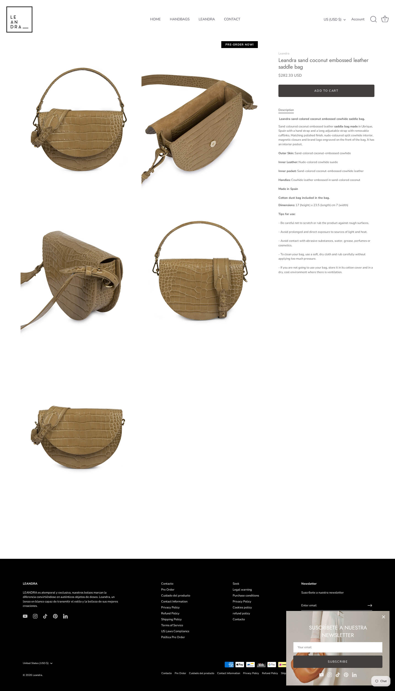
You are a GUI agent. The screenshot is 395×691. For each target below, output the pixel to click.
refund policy (241, 613)
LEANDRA (207, 19)
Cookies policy (242, 607)
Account (357, 19)
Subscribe (338, 662)
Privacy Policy (170, 607)
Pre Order (167, 590)
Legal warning (242, 590)
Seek (236, 584)
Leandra (283, 53)
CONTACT (232, 19)
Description (286, 110)
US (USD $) (333, 19)
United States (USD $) (36, 663)
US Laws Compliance (175, 631)
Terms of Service (172, 625)
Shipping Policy (171, 619)
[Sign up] (370, 605)
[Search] (373, 19)
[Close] (384, 617)
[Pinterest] (346, 674)
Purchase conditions (246, 596)
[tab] (288, 110)
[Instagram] (329, 674)
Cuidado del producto (175, 596)
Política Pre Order (173, 637)
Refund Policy (170, 613)
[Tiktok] (338, 674)
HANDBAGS (179, 19)
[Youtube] (321, 674)
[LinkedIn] (354, 674)
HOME (155, 19)
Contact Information (174, 602)
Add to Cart (326, 91)
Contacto (167, 584)
